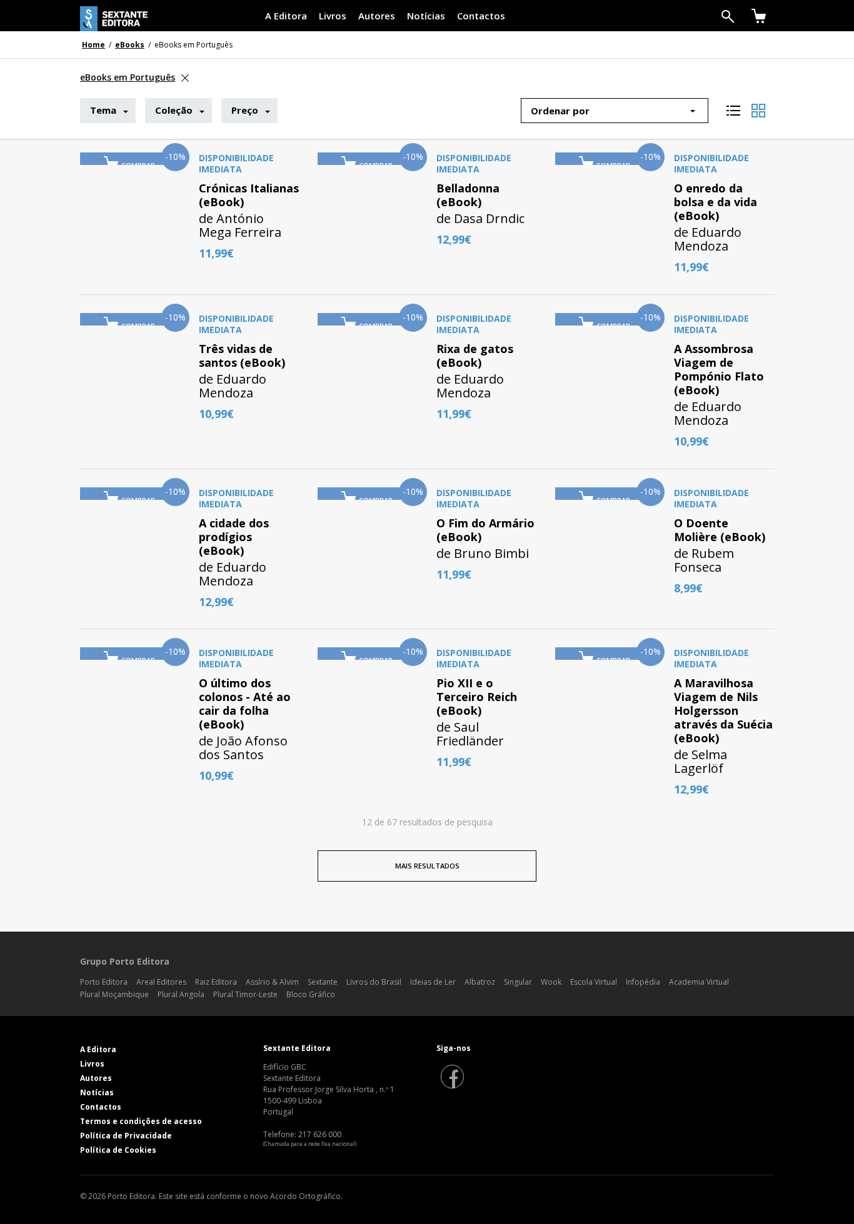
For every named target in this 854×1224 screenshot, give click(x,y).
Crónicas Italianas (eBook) (249, 195)
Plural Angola (181, 994)
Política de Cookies (118, 1150)
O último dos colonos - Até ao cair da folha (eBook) (245, 703)
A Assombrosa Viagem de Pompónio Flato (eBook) (719, 369)
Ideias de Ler (433, 982)
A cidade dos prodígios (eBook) (234, 536)
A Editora (286, 15)
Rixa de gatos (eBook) (474, 355)
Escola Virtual (593, 982)
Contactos (481, 15)
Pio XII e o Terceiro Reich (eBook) (476, 696)
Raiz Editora (216, 982)
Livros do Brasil (373, 982)
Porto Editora (104, 982)
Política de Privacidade (126, 1135)
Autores (376, 15)
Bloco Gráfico (310, 994)
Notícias (426, 15)
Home (93, 44)
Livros (332, 15)
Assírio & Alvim (272, 982)
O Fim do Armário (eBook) (485, 529)
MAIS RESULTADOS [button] (427, 865)
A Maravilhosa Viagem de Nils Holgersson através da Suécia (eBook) (723, 710)
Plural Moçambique (114, 994)
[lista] (733, 106)
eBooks (129, 44)
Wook (551, 982)
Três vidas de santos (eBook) (242, 355)
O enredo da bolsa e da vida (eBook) (715, 202)
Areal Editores (161, 982)
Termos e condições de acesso (141, 1121)
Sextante (323, 982)
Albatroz (480, 982)
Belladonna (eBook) (468, 195)
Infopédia (643, 982)
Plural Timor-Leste (245, 994)
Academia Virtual (699, 982)
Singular (518, 982)
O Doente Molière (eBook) (719, 529)
